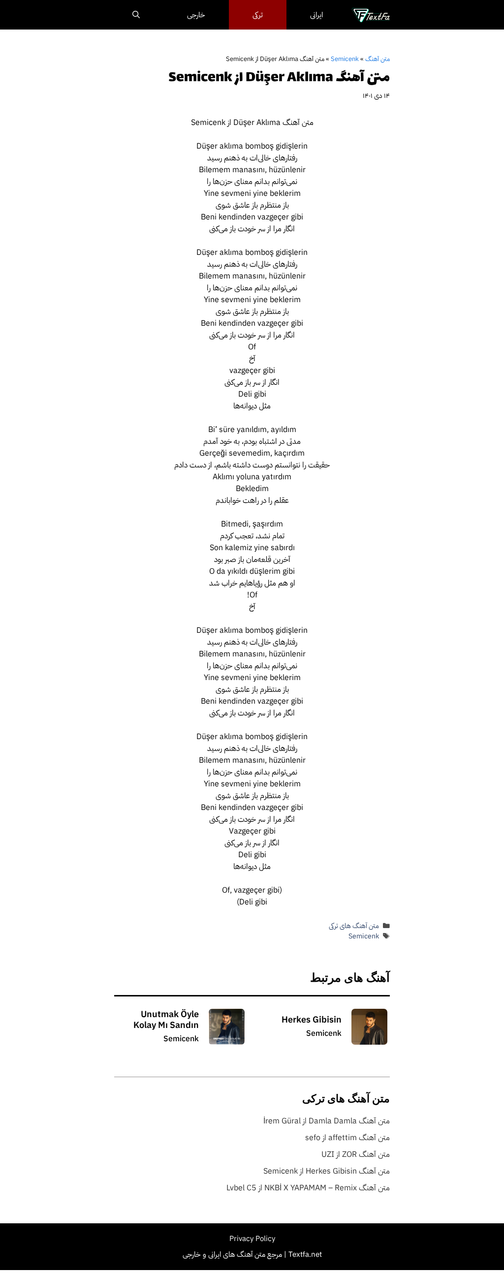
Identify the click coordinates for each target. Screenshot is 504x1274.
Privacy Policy (252, 1238)
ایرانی (316, 14)
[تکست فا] (371, 15)
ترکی (257, 14)
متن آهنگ (377, 58)
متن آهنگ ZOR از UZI (355, 1154)
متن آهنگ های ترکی (354, 926)
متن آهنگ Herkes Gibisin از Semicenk (326, 1171)
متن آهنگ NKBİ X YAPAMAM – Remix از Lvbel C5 (308, 1188)
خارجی (196, 14)
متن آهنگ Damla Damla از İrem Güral (326, 1121)
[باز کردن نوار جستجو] (136, 15)
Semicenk (345, 58)
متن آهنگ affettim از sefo (347, 1138)
